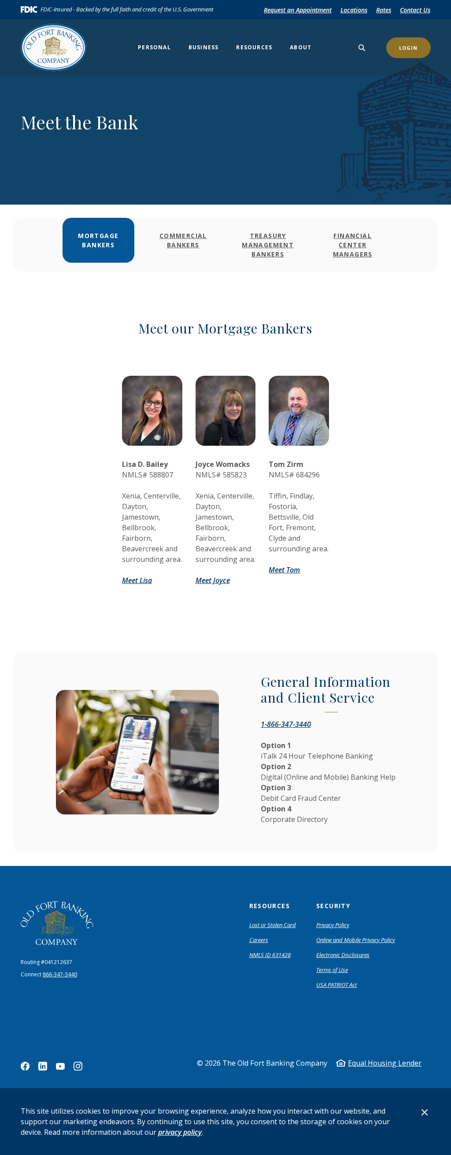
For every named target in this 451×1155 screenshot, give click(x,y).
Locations (353, 10)
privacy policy (180, 1132)
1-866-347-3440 (286, 724)
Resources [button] (254, 47)
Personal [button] (154, 47)
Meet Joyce (213, 580)
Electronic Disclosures (343, 955)
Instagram (78, 1066)
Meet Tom (284, 570)
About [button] (300, 47)
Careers (258, 940)
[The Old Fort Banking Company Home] (57, 47)
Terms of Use (332, 970)
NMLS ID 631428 (270, 955)
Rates (383, 10)
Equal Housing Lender (384, 1063)
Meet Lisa (137, 580)
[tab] (98, 245)
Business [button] (204, 47)
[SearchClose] (362, 47)
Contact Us (415, 10)
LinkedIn (42, 1066)
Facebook (25, 1066)
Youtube (60, 1066)
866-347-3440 (60, 974)
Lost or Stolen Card (272, 925)
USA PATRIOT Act (336, 985)
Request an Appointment (298, 10)
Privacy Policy (332, 925)
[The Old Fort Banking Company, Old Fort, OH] (57, 923)
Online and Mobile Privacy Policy (355, 940)
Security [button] (333, 906)
